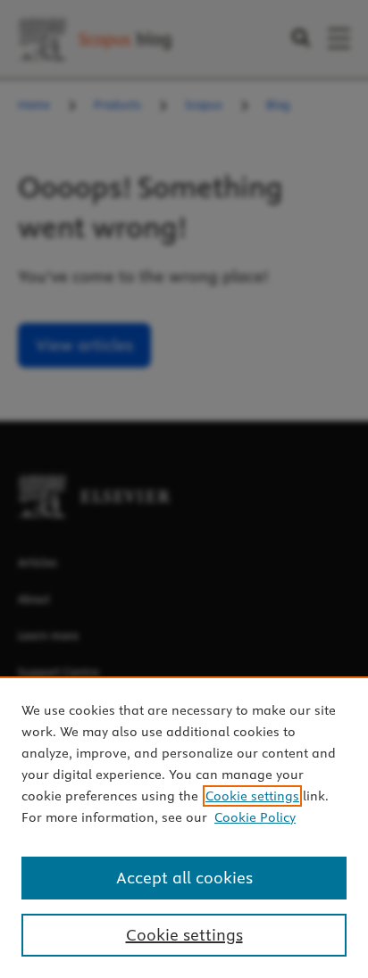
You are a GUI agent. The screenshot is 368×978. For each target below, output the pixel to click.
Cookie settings (252, 796)
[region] (184, 827)
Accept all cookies (184, 877)
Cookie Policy (255, 817)
